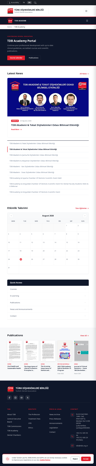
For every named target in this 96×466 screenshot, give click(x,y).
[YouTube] (21, 398)
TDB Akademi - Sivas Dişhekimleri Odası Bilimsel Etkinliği (31, 172)
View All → (84, 335)
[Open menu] (87, 20)
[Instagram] (15, 398)
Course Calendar (16, 58)
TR (24, 3)
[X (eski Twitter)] (28, 398)
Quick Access (16, 282)
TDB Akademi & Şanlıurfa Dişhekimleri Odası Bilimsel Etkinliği (33, 155)
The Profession (34, 414)
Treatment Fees (34, 419)
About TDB (11, 414)
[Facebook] (9, 398)
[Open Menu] (86, 11)
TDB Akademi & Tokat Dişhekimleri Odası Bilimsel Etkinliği (45, 125)
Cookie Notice (45, 460)
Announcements (55, 423)
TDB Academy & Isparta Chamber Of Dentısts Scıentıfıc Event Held (35, 178)
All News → (84, 74)
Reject (75, 459)
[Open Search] (35, 2)
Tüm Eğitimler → (82, 208)
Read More (15, 129)
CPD (29, 423)
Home (9, 27)
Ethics (30, 428)
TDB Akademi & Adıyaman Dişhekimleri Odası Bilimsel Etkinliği (34, 161)
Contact (52, 432)
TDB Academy (12, 430)
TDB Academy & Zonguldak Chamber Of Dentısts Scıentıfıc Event (34, 192)
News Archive (54, 414)
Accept (86, 459)
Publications (33, 58)
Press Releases (55, 419)
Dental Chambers (14, 435)
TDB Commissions (14, 426)
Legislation (53, 428)
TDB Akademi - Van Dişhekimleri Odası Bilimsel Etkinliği (31, 166)
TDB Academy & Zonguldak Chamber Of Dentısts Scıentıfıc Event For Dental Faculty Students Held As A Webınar (49, 185)
